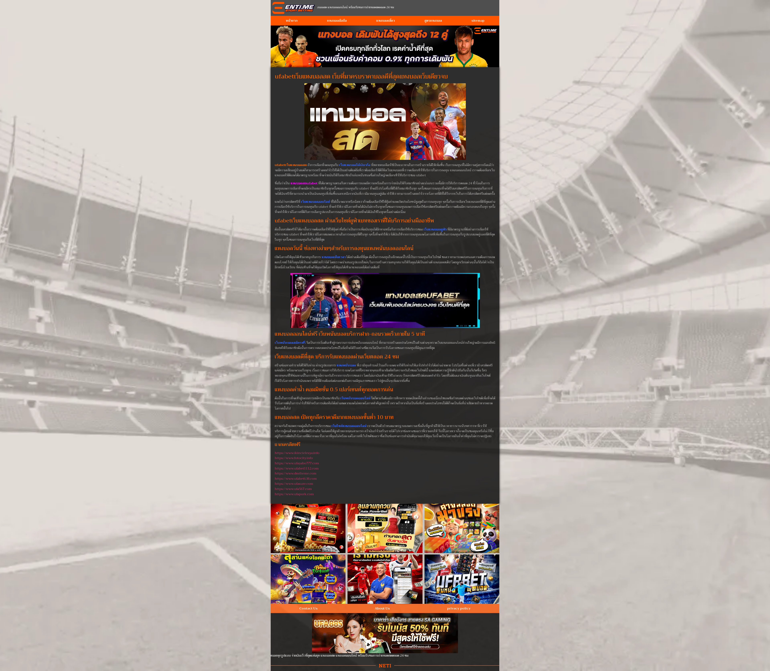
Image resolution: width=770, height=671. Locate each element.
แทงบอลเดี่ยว (385, 20)
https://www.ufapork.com (294, 494)
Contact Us (308, 608)
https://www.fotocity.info (294, 458)
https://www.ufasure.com (294, 484)
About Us (382, 608)
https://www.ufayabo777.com (297, 463)
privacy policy (459, 608)
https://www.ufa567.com (293, 489)
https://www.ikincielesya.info (297, 453)
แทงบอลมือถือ (337, 20)
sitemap (477, 20)
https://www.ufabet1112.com (297, 468)
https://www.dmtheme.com (295, 473)
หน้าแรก (292, 20)
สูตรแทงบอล (433, 20)
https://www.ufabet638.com (296, 478)
